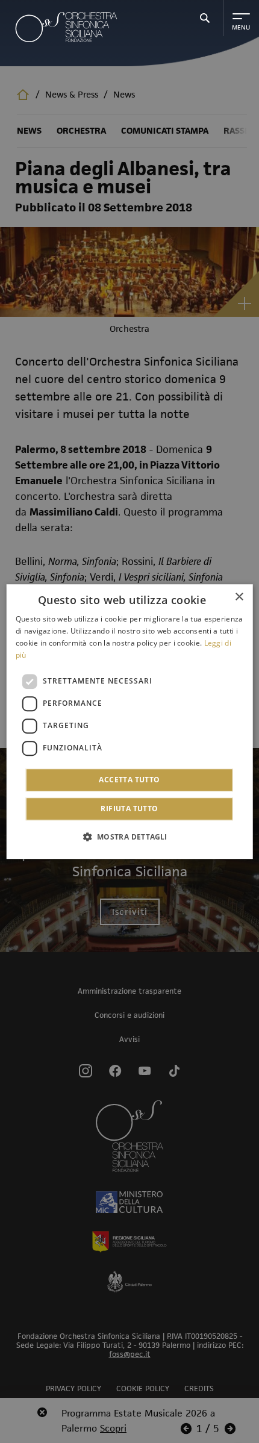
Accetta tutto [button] (129, 779)
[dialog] (130, 721)
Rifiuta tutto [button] (129, 808)
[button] (129, 836)
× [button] (238, 597)
